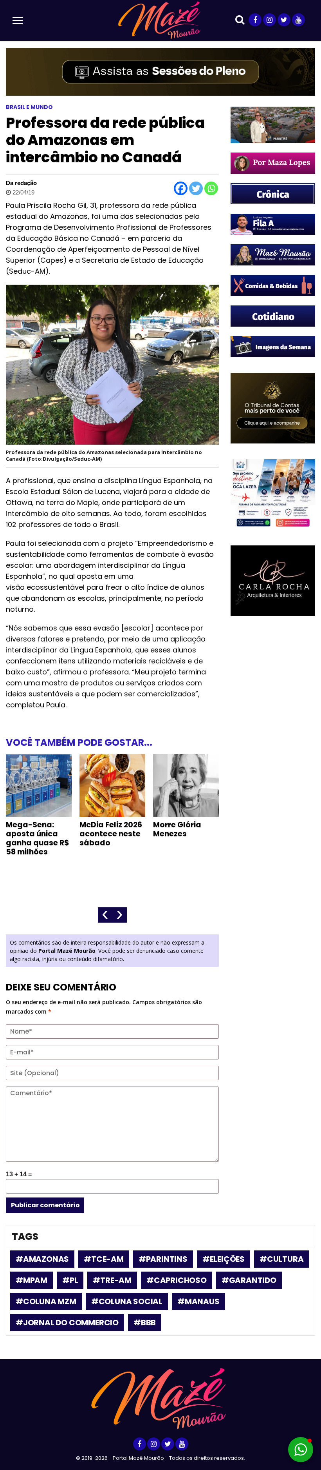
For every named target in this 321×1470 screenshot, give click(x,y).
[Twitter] (196, 188)
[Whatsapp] (211, 188)
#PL (70, 1280)
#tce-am (104, 1259)
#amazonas (42, 1259)
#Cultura (281, 1259)
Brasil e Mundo (29, 107)
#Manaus (198, 1301)
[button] (300, 1449)
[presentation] (105, 915)
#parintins (163, 1259)
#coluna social (126, 1301)
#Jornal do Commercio (67, 1322)
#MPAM (31, 1280)
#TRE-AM (112, 1280)
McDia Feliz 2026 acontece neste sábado (110, 833)
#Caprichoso (176, 1280)
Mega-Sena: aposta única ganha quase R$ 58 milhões (37, 838)
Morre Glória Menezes (177, 829)
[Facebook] (181, 188)
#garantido (249, 1280)
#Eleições (223, 1259)
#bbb (144, 1322)
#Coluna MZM (46, 1301)
